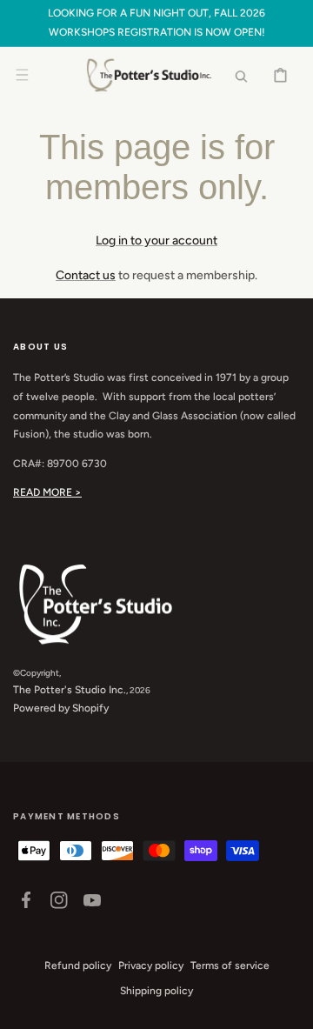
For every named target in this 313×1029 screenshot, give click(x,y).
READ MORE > (47, 492)
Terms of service (230, 965)
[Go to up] (290, 1006)
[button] (22, 75)
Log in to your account (156, 240)
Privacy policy (150, 965)
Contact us (86, 275)
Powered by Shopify (61, 708)
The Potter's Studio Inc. (69, 690)
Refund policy (77, 965)
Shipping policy (156, 991)
